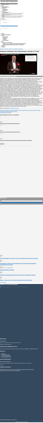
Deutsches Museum (4, 48)
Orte (2, 13)
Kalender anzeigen (3, 282)
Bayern (10, 48)
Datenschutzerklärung (6, 355)
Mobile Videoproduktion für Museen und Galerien (12, 14)
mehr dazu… (2, 364)
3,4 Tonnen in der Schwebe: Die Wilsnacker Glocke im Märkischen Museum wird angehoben (16, 140)
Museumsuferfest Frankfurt (7, 269)
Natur (12, 111)
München (21, 48)
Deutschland (5, 9)
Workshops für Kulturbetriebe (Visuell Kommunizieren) (13, 13)
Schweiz (4, 11)
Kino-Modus (13, 76)
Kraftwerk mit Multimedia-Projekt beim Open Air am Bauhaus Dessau (18, 275)
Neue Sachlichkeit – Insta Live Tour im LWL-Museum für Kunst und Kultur (19, 258)
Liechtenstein (5, 12)
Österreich (5, 7)
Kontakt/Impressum (5, 354)
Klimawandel (8, 111)
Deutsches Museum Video (35, 110)
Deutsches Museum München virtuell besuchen (18, 110)
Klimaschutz (2, 111)
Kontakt (2, 19)
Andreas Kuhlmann (4, 110)
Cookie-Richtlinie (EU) (6, 356)
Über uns (3, 18)
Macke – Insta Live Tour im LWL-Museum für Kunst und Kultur (16, 280)
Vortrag (15, 111)
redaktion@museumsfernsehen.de (5, 344)
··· (1, 20)
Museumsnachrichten (5, 4)
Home (2, 33)
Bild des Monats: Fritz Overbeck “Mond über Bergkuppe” (10, 123)
